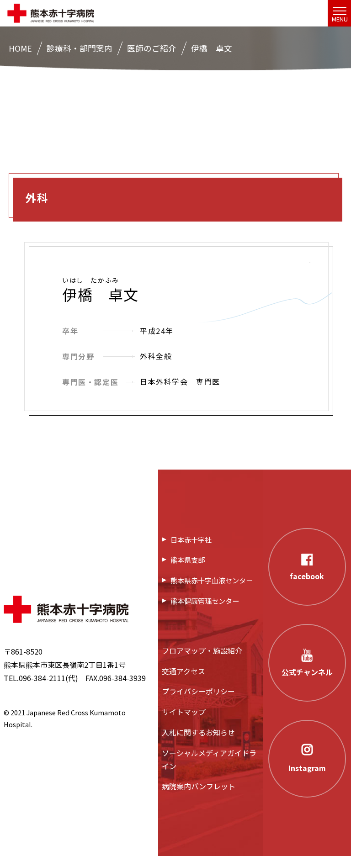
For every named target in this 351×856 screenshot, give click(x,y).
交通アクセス (183, 671)
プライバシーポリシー (198, 691)
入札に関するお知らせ (198, 732)
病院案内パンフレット (198, 786)
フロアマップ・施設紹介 (202, 650)
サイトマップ (184, 711)
